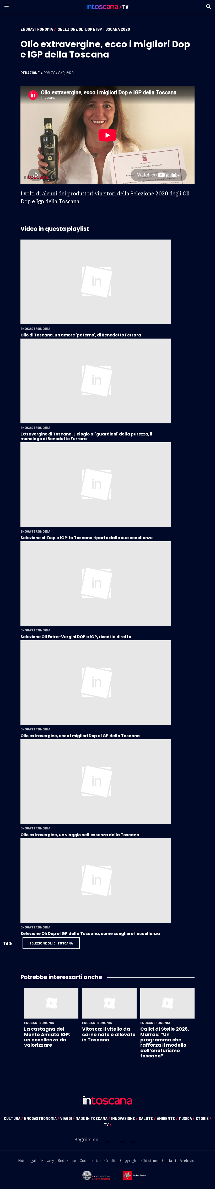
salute (147, 1118)
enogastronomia (41, 1118)
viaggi (67, 1118)
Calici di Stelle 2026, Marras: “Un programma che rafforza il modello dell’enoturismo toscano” (164, 1042)
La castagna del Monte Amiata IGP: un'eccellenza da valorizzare (47, 1037)
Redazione (30, 72)
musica (187, 1118)
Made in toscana (93, 1118)
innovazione (124, 1118)
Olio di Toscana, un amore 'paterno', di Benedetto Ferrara (80, 335)
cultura (13, 1118)
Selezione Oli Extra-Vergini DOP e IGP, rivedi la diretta (75, 637)
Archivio (187, 1161)
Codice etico (90, 1161)
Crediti (110, 1161)
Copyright (129, 1161)
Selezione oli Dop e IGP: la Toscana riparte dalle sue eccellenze (86, 538)
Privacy (47, 1161)
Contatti (169, 1161)
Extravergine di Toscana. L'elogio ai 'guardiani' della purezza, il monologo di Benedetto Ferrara (86, 436)
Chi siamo (149, 1161)
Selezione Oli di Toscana (51, 943)
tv (107, 1124)
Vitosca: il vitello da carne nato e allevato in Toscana (109, 1034)
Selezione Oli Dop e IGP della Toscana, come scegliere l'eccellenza (90, 933)
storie (203, 1118)
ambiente (167, 1118)
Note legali (27, 1161)
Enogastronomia (36, 29)
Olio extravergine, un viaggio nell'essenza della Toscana (79, 835)
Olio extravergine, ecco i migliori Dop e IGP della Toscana (80, 736)
